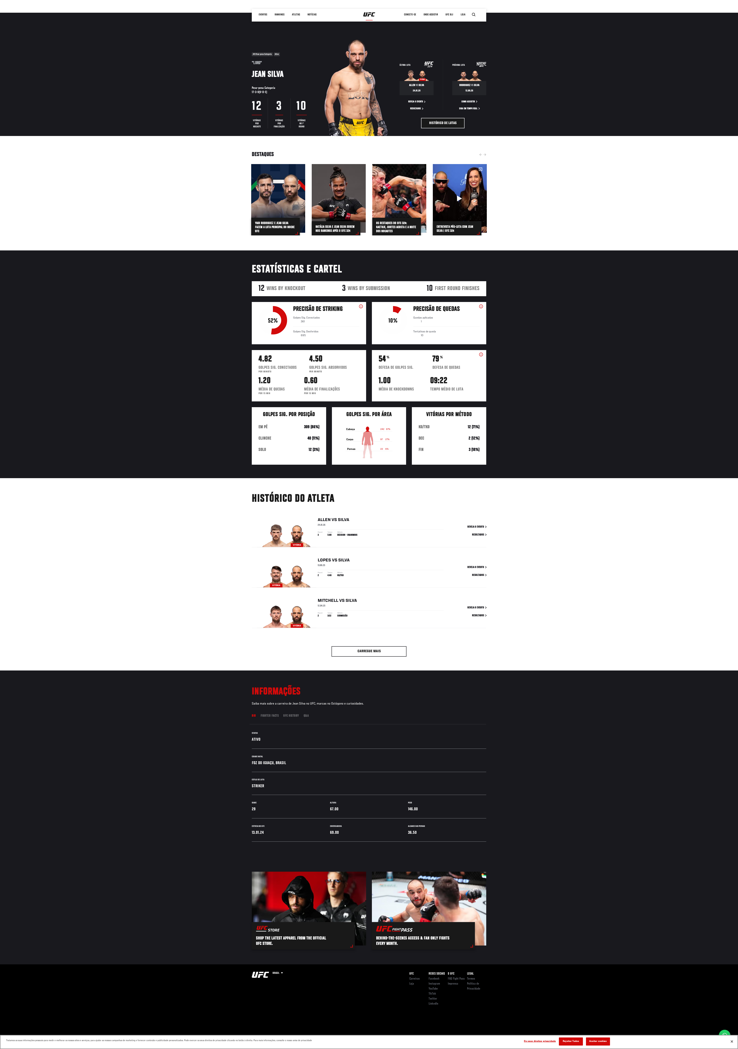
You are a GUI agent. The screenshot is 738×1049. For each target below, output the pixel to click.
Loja (411, 984)
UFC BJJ (449, 14)
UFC (411, 974)
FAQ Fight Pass (456, 979)
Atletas (296, 14)
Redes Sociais (437, 974)
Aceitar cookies (598, 1041)
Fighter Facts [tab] (270, 716)
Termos (471, 979)
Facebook (434, 979)
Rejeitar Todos (571, 1041)
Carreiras (414, 979)
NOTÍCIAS (312, 14)
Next (485, 154)
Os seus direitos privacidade (540, 1041)
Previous (480, 154)
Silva (343, 520)
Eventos (263, 14)
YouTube (433, 989)
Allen (324, 520)
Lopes (324, 560)
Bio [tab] (254, 716)
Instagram (434, 984)
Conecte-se (410, 14)
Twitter (433, 999)
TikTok (432, 994)
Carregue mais (369, 651)
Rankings (279, 14)
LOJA (463, 14)
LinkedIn (433, 1004)
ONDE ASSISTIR (431, 14)
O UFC (451, 974)
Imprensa (453, 984)
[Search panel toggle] (473, 15)
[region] (369, 1042)
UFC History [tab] (291, 716)
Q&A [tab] (306, 716)
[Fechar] (732, 1041)
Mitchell (328, 600)
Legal (470, 974)
